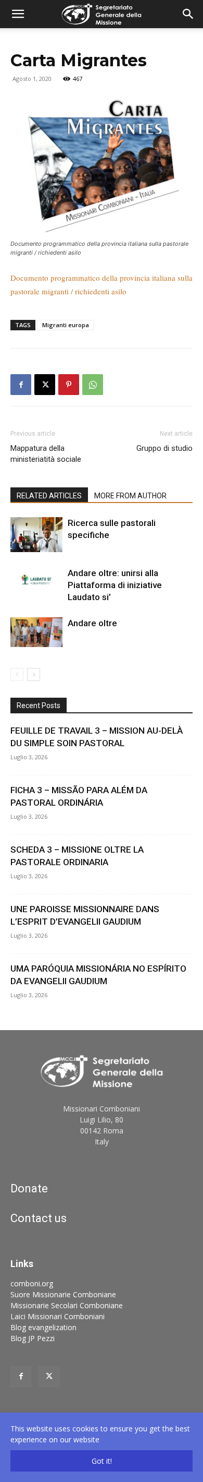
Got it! (102, 1461)
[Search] (188, 14)
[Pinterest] (68, 384)
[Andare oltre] (36, 632)
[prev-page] (16, 674)
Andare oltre (92, 623)
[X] (44, 384)
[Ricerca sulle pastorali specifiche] (36, 534)
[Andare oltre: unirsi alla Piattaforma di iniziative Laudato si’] (36, 579)
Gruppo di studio (164, 448)
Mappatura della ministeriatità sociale (45, 454)
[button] (17, 14)
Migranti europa (65, 325)
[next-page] (33, 674)
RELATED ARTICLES (49, 496)
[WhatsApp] (92, 384)
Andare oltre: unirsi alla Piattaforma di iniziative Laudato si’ (115, 585)
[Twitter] (49, 1376)
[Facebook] (20, 384)
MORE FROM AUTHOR (130, 496)
